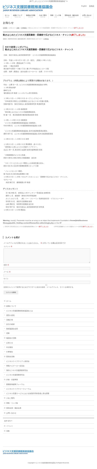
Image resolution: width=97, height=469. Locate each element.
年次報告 (9, 347)
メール (7, 272)
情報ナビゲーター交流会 (15, 366)
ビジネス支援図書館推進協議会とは (19, 311)
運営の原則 (10, 315)
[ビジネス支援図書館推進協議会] (28, 8)
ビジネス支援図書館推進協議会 (46, 463)
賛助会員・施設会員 (13, 408)
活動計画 (9, 320)
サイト (6, 279)
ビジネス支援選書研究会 (15, 375)
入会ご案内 (10, 398)
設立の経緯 (10, 324)
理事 (8, 333)
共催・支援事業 (12, 380)
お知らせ (9, 343)
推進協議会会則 (12, 329)
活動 (8, 431)
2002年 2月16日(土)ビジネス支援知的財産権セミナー (25, 226)
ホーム (8, 301)
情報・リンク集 (12, 403)
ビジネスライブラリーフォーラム (18, 389)
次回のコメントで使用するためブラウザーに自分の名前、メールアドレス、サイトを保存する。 (39, 287)
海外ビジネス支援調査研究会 (17, 370)
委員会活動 (10, 356)
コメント (8, 246)
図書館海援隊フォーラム (15, 384)
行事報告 (46, 39)
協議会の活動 (11, 338)
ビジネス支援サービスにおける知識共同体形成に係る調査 (27, 393)
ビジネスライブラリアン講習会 (17, 361)
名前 (6, 265)
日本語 (91, 6)
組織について (11, 306)
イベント (9, 426)
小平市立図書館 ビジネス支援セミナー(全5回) (74, 226)
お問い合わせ (11, 413)
